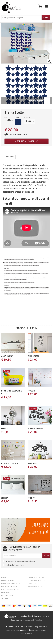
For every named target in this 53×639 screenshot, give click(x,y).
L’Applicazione (7, 580)
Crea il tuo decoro (36, 577)
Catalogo (32, 583)
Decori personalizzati (11, 583)
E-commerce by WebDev (33, 620)
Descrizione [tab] (9, 157)
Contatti (5, 592)
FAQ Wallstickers (9, 586)
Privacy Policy (19, 565)
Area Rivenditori (35, 586)
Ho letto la (15, 565)
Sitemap (4, 598)
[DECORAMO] (9, 7)
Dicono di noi (7, 595)
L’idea (3, 577)
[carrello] (40, 7)
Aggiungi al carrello (26, 141)
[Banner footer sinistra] (25, 529)
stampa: (27, 117)
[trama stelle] (26, 43)
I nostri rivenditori (10, 589)
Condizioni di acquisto (38, 580)
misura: (7, 117)
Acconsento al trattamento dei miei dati (20, 561)
